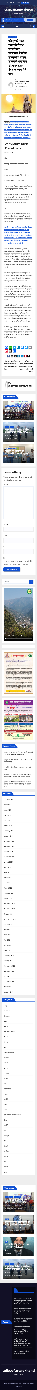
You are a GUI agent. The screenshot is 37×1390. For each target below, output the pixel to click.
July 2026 (7, 805)
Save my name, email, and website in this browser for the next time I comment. (17, 562)
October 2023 (8, 976)
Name (6, 524)
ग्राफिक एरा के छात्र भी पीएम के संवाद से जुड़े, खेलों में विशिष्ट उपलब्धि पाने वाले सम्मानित (17, 411)
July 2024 (7, 929)
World (6, 1063)
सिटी (6, 405)
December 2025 (9, 841)
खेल (19, 405)
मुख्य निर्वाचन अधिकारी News (12, 1115)
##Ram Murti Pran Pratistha (21, 88)
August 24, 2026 (13, 1272)
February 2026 (9, 831)
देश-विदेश (6, 1099)
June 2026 (7, 810)
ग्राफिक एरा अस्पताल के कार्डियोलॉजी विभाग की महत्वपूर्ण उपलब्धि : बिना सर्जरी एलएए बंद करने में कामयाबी (17, 784)
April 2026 (7, 820)
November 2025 (9, 846)
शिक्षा (5, 1141)
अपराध (5, 1068)
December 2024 (9, 903)
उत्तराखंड (14, 37)
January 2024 (8, 961)
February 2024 (9, 955)
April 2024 (7, 945)
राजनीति (6, 1125)
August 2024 (8, 924)
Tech (5, 1047)
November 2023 (9, 971)
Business (7, 1011)
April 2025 (7, 883)
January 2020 (8, 992)
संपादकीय (6, 1146)
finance (6, 1021)
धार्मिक (10, 37)
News (6, 1037)
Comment (7, 484)
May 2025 (7, 877)
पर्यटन (5, 1109)
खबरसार (15, 405)
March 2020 (8, 987)
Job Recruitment (9, 1031)
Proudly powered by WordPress (12, 1383)
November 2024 (9, 909)
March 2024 (8, 950)
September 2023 (9, 981)
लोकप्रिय (6, 1135)
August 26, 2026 (13, 1250)
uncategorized (9, 1052)
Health (6, 1026)
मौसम (5, 1120)
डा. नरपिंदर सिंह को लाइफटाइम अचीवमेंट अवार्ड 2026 (17, 1245)
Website (6, 547)
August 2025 (8, 862)
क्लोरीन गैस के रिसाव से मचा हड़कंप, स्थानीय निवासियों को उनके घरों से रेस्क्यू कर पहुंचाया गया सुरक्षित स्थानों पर (26, 366)
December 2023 (9, 966)
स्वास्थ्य (6, 448)
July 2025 (7, 867)
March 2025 (8, 888)
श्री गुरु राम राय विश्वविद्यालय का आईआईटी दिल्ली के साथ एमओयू (17, 1223)
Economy (7, 1016)
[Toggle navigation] (17, 26)
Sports (6, 1042)
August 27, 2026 (13, 1205)
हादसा (5, 1172)
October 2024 (8, 914)
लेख (5, 1130)
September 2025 (9, 857)
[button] (30, 26)
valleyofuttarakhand (18, 10)
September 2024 (9, 919)
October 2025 (8, 851)
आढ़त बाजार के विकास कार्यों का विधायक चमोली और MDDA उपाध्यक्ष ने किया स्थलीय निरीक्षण (17, 432)
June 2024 (7, 935)
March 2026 (8, 825)
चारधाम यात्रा (8, 1089)
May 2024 (7, 940)
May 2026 (7, 815)
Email (5, 536)
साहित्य (6, 1156)
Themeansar (18, 1386)
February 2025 (9, 893)
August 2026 (8, 799)
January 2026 (8, 836)
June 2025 (7, 872)
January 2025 (8, 898)
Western (6, 1057)
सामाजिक (6, 1151)
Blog (5, 1005)
